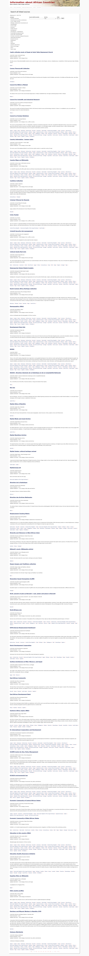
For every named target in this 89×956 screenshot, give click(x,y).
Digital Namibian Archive (18, 435)
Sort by (45, 17)
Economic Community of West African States (24, 818)
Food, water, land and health (16, 34)
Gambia (70, 132)
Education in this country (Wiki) (20, 833)
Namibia (70, 133)
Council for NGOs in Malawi (19, 84)
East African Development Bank (20, 694)
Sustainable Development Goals (17, 33)
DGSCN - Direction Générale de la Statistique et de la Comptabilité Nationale (35, 372)
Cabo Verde (44, 130)
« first (31, 951)
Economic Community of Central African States (25, 800)
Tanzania (11, 136)
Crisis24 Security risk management (21, 231)
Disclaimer (39, 7)
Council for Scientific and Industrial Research (25, 99)
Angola (15, 130)
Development (13, 30)
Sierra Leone (55, 155)
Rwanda (30, 155)
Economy (13, 27)
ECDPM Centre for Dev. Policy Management (24, 752)
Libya (33, 133)
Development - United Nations (17, 31)
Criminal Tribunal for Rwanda (19, 200)
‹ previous (35, 951)
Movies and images (15, 46)
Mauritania (50, 133)
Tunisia (18, 136)
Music (12, 47)
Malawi (11, 96)
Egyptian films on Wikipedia (19, 876)
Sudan (76, 155)
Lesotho (25, 133)
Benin (19, 130)
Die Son (12, 387)
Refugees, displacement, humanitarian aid (19, 22)
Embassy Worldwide (16, 932)
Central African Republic (52, 130)
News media (13, 49)
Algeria (11, 130)
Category (12, 17)
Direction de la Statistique (18, 482)
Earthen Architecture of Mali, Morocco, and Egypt (26, 661)
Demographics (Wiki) (17, 306)
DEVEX (12, 349)
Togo (15, 136)
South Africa (65, 155)
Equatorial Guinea (40, 132)
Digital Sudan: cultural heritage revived (23, 451)
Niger (74, 133)
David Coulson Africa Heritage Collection (23, 288)
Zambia (27, 136)
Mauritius (55, 133)
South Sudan (71, 155)
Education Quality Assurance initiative (22, 853)
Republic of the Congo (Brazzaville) (21, 155)
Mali (46, 133)
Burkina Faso (28, 130)
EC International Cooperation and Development (25, 730)
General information (15, 18)
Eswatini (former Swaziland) (54, 132)
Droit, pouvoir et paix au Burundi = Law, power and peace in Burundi (32, 593)
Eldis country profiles (17, 890)
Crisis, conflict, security (15, 21)
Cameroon (39, 130)
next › (55, 951)
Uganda (22, 136)
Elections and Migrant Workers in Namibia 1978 (25, 911)
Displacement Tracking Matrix (19, 513)
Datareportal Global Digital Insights (21, 268)
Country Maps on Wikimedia (19, 160)
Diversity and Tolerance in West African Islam (25, 533)
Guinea (11, 133)
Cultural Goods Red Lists (18, 251)
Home (11, 7)
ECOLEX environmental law (19, 775)
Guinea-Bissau (17, 133)
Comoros (63, 130)
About (34, 7)
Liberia (30, 133)
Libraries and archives (15, 44)
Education (13, 43)
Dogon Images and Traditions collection (23, 564)
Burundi (33, 130)
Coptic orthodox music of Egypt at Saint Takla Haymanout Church (31, 52)
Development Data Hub (17, 327)
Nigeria (11, 155)
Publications (13, 40)
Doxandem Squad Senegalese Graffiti (22, 579)
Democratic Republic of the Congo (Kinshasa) (19, 132)
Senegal (44, 155)
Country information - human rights (21, 139)
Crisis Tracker (14, 215)
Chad (59, 130)
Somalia (60, 155)
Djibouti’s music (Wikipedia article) (21, 549)
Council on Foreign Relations (19, 116)
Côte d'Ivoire (68, 130)
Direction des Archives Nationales (21, 497)
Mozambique (65, 133)
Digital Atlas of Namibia (18, 404)
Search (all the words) (34, 17)
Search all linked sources (27, 7)
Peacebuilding (13, 24)
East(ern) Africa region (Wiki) (19, 710)
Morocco (60, 133)
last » (58, 951)
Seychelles (50, 155)
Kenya (22, 133)
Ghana (11, 112)
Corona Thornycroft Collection (19, 68)
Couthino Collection (16, 181)
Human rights (13, 25)
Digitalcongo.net (15, 467)
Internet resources (14, 38)
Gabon (66, 132)
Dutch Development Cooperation (20, 645)
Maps (12, 41)
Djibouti (30, 132)
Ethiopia (62, 132)
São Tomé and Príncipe (37, 155)
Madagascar (38, 133)
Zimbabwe (12, 81)
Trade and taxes (14, 28)
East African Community (18, 678)
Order (58, 17)
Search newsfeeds (17, 7)
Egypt (11, 65)
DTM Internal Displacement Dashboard (22, 627)
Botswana (23, 130)
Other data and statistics (16, 37)
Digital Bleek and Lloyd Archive (20, 419)
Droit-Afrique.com (16, 610)
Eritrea (46, 132)
